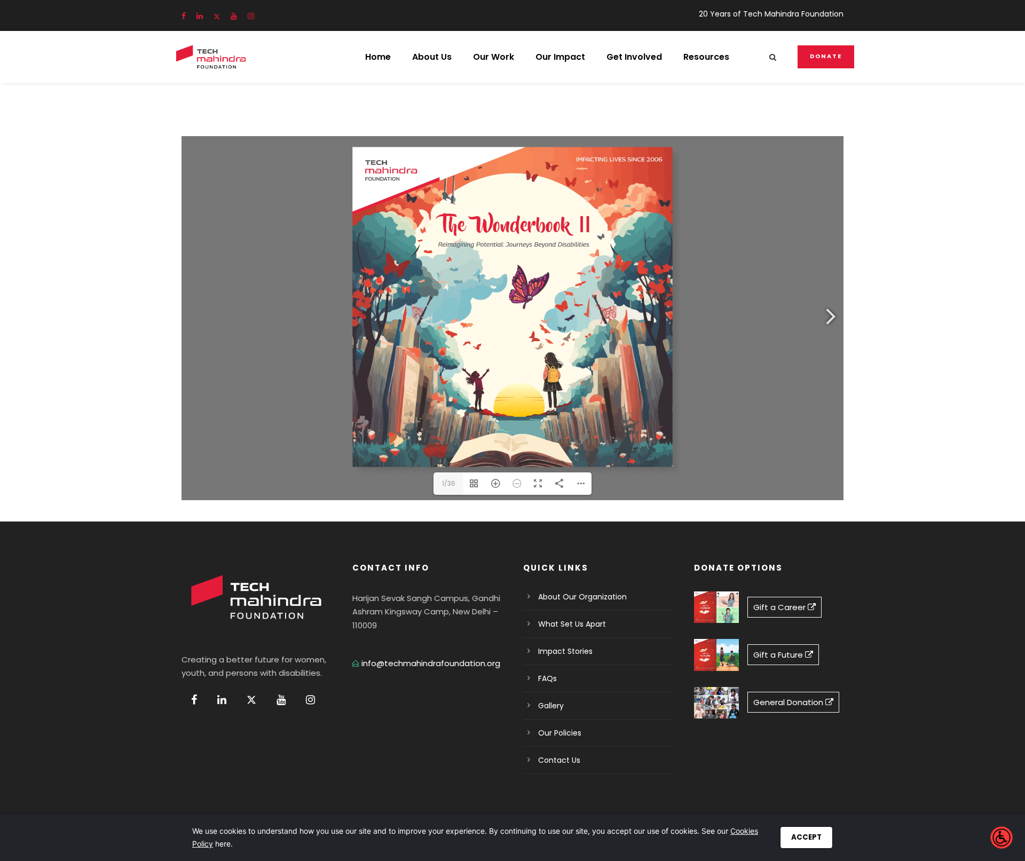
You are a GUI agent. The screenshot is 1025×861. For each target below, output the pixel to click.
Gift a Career (780, 607)
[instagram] (251, 16)
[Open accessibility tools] (1001, 837)
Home (378, 57)
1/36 (448, 483)
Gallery (551, 705)
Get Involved (634, 57)
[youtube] (234, 16)
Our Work (493, 57)
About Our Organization (582, 596)
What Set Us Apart (572, 624)
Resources (706, 57)
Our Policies (559, 733)
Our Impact (560, 57)
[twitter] (217, 16)
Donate (826, 56)
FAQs (547, 678)
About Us (432, 57)
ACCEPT (806, 837)
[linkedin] (199, 16)
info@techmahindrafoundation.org (430, 663)
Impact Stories (565, 651)
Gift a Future (779, 654)
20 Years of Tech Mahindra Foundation (771, 14)
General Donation (789, 702)
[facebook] (184, 16)
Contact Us (559, 760)
